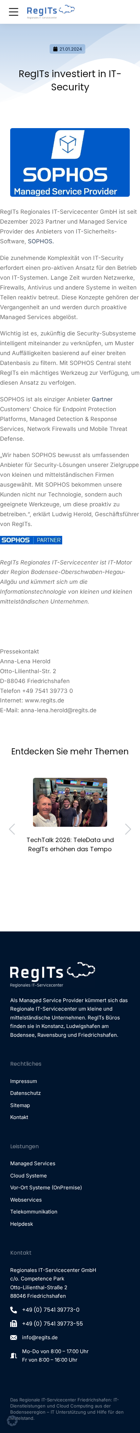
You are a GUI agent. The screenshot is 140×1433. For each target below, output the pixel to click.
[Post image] (70, 802)
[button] (21, 885)
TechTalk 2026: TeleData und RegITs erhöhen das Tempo (70, 844)
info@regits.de (40, 1337)
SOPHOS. (41, 241)
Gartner (102, 399)
